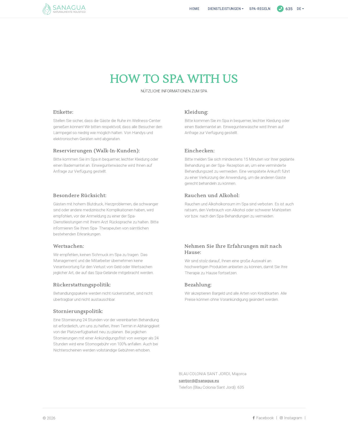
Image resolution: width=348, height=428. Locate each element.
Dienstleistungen (224, 9)
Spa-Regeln (259, 9)
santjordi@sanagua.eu (199, 380)
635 (289, 8)
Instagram (292, 417)
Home (194, 9)
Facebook (264, 417)
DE (299, 9)
